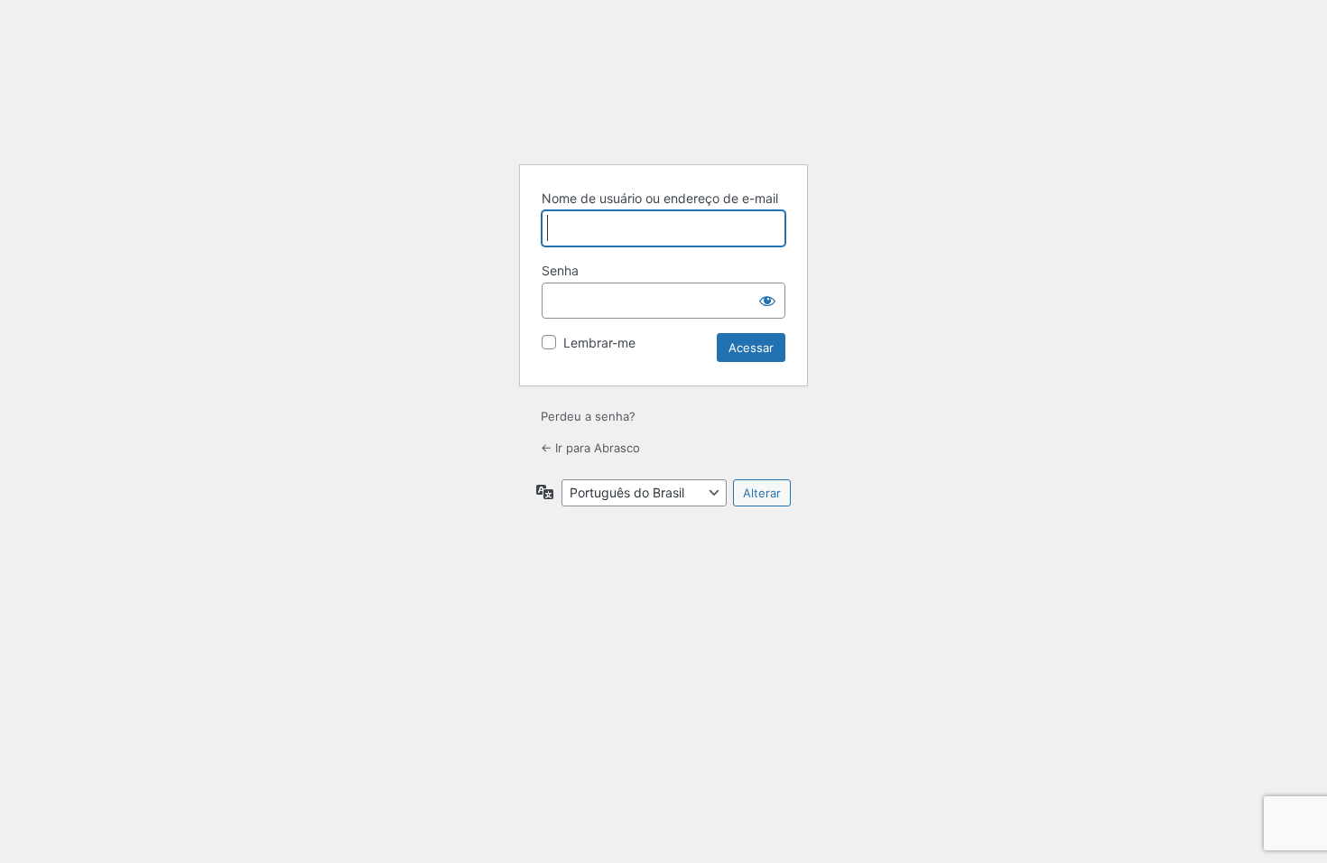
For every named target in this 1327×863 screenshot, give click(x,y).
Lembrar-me (599, 342)
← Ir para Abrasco (590, 448)
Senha (560, 270)
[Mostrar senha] (767, 301)
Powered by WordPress (663, 105)
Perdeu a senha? (588, 416)
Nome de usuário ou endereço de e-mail (660, 198)
